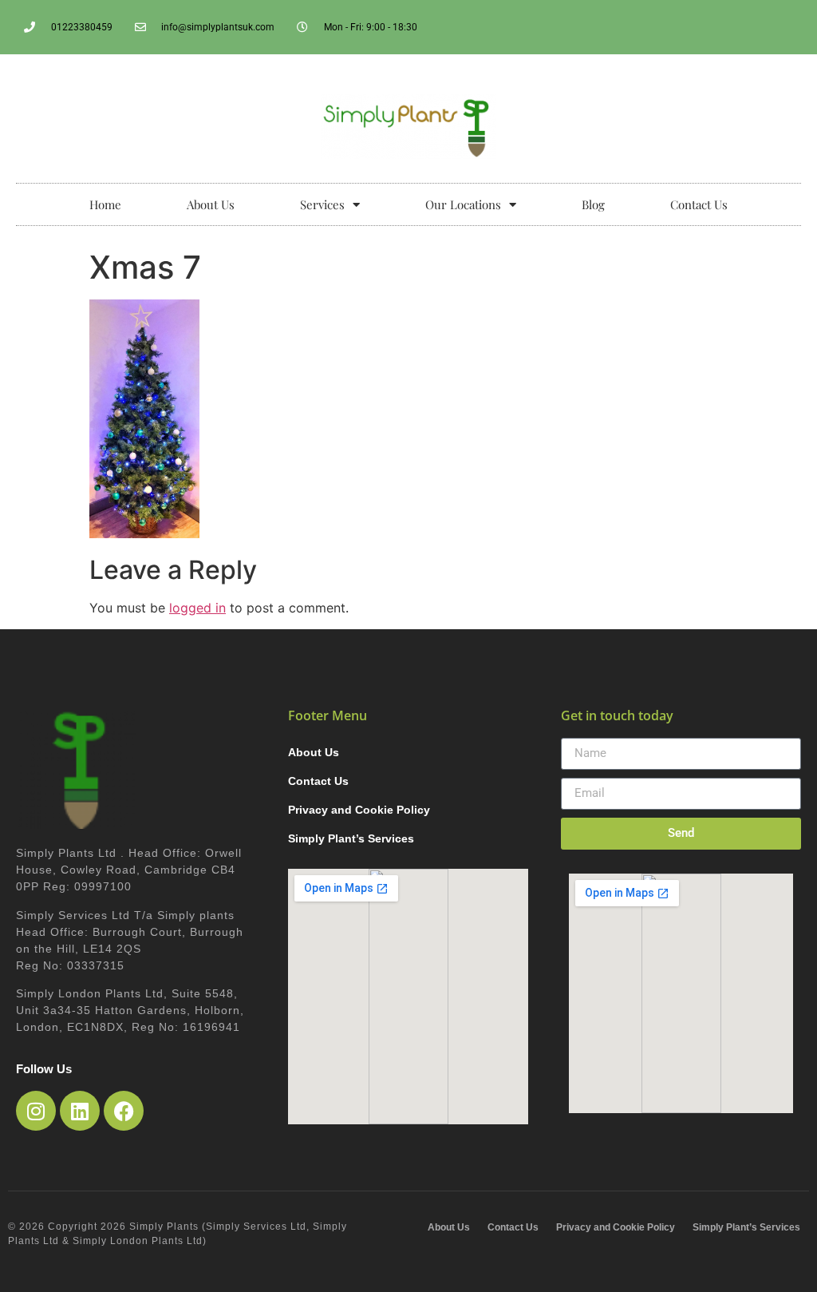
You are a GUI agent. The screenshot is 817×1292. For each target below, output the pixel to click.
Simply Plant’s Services (351, 838)
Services (322, 204)
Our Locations (463, 204)
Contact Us (699, 204)
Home (105, 204)
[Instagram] (36, 1111)
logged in (197, 608)
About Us (211, 204)
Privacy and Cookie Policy (359, 809)
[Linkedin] (80, 1111)
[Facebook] (124, 1111)
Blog (593, 204)
